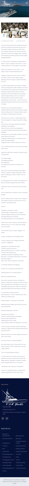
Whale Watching (20, 462)
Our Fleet (18, 454)
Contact (5, 446)
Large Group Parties (21, 451)
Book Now (18, 438)
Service (18, 460)
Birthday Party (20, 436)
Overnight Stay (7, 457)
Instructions (6, 451)
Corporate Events (21, 446)
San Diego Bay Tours (8, 460)
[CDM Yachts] (8, 3)
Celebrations (6, 443)
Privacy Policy (13, 481)
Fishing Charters (20, 448)
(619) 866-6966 (7, 407)
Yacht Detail (19, 465)
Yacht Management (8, 468)
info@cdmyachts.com (9, 409)
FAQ (4, 448)
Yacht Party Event (21, 468)
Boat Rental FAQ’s (7, 438)
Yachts (4, 471)
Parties (4, 41)
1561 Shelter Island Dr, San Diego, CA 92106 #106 (14, 413)
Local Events (10, 41)
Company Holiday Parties (21, 442)
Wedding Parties (7, 462)
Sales (17, 457)
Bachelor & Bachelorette (6, 435)
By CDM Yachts (21, 41)
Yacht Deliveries (7, 465)
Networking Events (8, 454)
